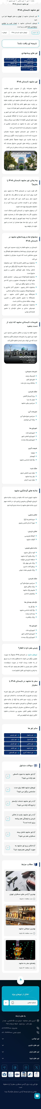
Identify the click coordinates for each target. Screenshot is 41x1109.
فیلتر (34, 32)
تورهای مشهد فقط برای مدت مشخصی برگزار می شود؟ (24, 790)
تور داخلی (21, 1)
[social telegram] (4, 1067)
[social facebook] (15, 1067)
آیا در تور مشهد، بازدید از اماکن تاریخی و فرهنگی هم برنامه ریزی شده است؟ (23, 819)
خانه (32, 1)
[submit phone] (6, 1002)
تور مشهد (12, 1)
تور (28, 1)
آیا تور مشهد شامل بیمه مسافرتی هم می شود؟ (26, 834)
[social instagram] (26, 1067)
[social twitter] (36, 1067)
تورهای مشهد (32, 655)
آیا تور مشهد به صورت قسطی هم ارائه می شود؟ (24, 776)
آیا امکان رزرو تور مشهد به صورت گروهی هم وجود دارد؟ (24, 848)
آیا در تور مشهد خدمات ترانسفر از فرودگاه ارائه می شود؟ (23, 803)
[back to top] (20, 980)
